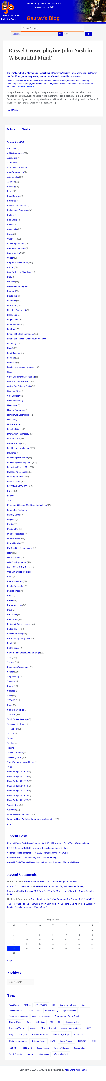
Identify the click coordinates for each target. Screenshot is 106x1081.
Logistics (11, 519)
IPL (59, 1022)
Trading (10, 748)
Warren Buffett (61, 1054)
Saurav (10, 891)
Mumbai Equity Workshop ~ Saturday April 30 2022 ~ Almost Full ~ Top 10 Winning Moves (48, 843)
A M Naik (27, 1005)
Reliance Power (39, 1041)
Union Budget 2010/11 (17, 771)
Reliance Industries (17, 1041)
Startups (11, 691)
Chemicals (12, 229)
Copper (10, 258)
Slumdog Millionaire (61, 1048)
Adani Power (14, 1005)
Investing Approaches (17, 472)
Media (10, 524)
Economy (11, 300)
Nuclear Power (13, 557)
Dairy (9, 277)
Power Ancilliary (14, 605)
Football (11, 358)
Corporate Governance (17, 262)
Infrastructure (13, 438)
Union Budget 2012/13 (17, 781)
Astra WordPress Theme (76, 1070)
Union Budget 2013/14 (17, 786)
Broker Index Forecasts (17, 210)
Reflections (73, 83)
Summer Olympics (15, 710)
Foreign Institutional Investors (20, 367)
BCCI (53, 1005)
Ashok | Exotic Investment (19, 886)
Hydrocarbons (13, 424)
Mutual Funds (13, 543)
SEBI (9, 657)
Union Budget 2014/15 (17, 791)
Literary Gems (13, 515)
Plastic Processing (15, 586)
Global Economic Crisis (17, 381)
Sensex (10, 672)
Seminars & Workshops (17, 667)
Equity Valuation (69, 1011)
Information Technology (18, 434)
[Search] (60, 34)
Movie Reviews (60, 83)
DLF (38, 1011)
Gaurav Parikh (15, 1022)
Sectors (10, 662)
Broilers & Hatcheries (16, 205)
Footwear (11, 362)
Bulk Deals (12, 220)
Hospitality (12, 419)
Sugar (10, 705)
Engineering (12, 320)
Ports (9, 595)
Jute (9, 500)
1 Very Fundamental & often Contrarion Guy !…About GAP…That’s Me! (62, 899)
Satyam (82, 1040)
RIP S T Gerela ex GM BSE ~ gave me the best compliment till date (37, 848)
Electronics (12, 315)
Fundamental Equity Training (68, 1016)
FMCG (10, 348)
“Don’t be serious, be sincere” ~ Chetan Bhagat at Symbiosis (50, 881)
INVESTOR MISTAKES (42, 83)
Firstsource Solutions (18, 1016)
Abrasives (11, 148)
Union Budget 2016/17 (17, 795)
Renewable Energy (15, 634)
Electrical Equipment (16, 310)
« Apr (9, 960)
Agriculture (12, 158)
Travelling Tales (14, 757)
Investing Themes (15, 477)
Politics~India (13, 591)
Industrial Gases (14, 429)
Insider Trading (59, 80)
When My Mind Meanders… (19, 814)
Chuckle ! (11, 239)
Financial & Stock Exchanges (20, 334)
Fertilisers (11, 329)
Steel (9, 695)
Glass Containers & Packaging (21, 377)
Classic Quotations (15, 243)
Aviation (11, 182)
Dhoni (30, 1011)
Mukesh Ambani (48, 1028)
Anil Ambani (41, 1005)
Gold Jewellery (14, 396)
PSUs (9, 610)
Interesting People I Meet (18, 467)
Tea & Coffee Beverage (17, 719)
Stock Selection (16, 1054)
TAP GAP (11, 714)
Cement (10, 224)
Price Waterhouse (40, 1034)
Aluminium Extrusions (17, 167)
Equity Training (51, 1011)
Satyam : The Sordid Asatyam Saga (23, 653)
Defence (11, 281)
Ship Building (13, 676)
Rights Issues (13, 648)
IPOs (9, 491)
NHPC (88, 1028)
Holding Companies (16, 410)
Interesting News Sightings (19, 83)
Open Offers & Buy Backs (18, 567)
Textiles (10, 743)
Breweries (11, 201)
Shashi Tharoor (43, 1048)
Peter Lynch (22, 1035)
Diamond (11, 291)
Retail (9, 643)
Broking (10, 215)
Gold (29, 1022)
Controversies (31, 80)
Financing (11, 343)
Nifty (9, 553)
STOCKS (11, 700)
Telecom (11, 733)
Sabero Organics (66, 1041)
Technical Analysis (15, 724)
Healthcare (12, 405)
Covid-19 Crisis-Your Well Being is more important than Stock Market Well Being (43, 862)
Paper (10, 576)
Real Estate (12, 619)
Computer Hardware (16, 248)
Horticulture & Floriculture (18, 415)
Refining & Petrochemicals (19, 624)
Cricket (10, 267)
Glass (9, 372)
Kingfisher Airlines (72, 1022)
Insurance (11, 453)
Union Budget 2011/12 (17, 776)
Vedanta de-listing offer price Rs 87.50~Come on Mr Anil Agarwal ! (37, 853)
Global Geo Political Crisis (19, 386)
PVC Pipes (12, 614)
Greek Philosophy (15, 400)
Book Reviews (13, 196)
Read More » (12, 110)
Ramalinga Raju (61, 1034)
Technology (12, 729)
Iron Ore (10, 496)
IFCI (51, 1022)
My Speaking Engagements (19, 548)
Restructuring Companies (18, 638)
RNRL (52, 1041)
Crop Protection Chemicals (19, 272)
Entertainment (45, 80)
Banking (11, 186)
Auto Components (15, 172)
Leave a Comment (15, 80)
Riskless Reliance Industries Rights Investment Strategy (32, 857)
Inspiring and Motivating (78, 80)
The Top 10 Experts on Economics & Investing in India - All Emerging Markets (42, 904)
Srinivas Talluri (79, 1048)
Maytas (33, 1028)
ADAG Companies (15, 153)
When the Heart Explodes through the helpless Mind (30, 819)
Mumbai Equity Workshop (71, 1028)
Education (11, 305)
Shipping (11, 681)
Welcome (11, 129)
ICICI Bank (40, 1022)
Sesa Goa (27, 1048)
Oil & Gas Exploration (16, 562)
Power (10, 600)
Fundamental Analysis (41, 1016)
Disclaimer (27, 129)
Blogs (9, 191)
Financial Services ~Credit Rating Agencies (26, 339)
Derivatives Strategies (17, 286)
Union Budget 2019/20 (17, 800)
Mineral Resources (15, 534)
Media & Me (12, 529)
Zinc (9, 824)
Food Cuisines (13, 353)
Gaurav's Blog (43, 18)
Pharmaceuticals (15, 581)
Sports (10, 686)
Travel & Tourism (15, 752)
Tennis (10, 738)
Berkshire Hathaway (68, 1005)
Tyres (9, 767)
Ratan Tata (78, 1035)
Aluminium (12, 163)
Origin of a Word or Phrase (19, 572)
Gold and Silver (14, 391)
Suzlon (30, 1054)
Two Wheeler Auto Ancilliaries (20, 762)
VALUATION (12, 805)
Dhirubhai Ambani (16, 1011)
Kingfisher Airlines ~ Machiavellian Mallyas (27, 505)
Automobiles (13, 177)
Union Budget (43, 1054)
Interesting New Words (17, 457)
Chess (10, 234)
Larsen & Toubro (17, 1028)
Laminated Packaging (17, 510)
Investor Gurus (13, 481)
